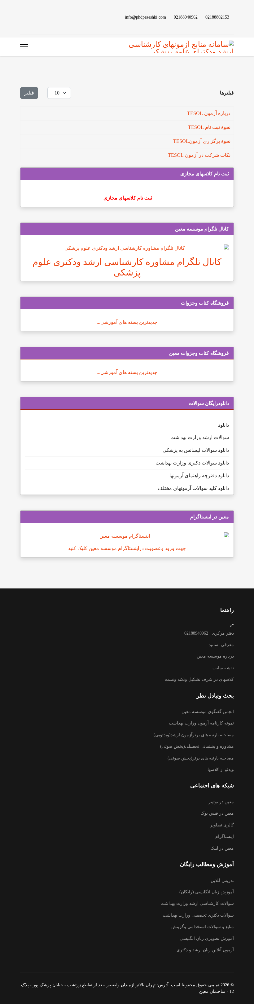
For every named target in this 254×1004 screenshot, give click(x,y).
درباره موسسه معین (215, 656)
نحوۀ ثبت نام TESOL (209, 127)
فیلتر (29, 92)
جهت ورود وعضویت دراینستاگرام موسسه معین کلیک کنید (127, 548)
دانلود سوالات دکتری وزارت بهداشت (192, 462)
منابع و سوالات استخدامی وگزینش (202, 926)
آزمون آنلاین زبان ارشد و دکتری (205, 950)
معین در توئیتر (221, 801)
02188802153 (217, 17)
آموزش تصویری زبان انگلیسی (207, 938)
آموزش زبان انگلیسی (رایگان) (206, 892)
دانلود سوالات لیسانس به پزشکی (196, 450)
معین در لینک (222, 848)
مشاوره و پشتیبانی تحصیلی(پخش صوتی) (197, 746)
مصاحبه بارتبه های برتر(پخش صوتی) (201, 758)
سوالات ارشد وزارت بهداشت (199, 437)
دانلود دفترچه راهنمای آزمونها (199, 475)
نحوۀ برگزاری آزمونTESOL (201, 141)
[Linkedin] (42, 17)
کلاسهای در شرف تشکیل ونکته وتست (199, 679)
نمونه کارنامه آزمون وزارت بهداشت (201, 723)
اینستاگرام (224, 836)
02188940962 (186, 17)
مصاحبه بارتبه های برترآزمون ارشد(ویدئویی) (194, 735)
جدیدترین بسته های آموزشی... (127, 322)
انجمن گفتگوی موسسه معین (208, 711)
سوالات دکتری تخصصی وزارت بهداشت (198, 915)
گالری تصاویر (222, 825)
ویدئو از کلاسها (221, 769)
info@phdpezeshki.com (145, 17)
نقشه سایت (223, 668)
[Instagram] (32, 17)
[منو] (24, 46)
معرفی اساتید (221, 644)
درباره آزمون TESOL (208, 113)
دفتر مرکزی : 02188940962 (209, 633)
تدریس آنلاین (222, 880)
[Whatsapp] (22, 17)
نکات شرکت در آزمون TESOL (199, 155)
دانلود (223, 425)
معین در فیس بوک (217, 813)
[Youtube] (52, 17)
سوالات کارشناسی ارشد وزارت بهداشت (197, 903)
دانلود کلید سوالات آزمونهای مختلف (193, 488)
